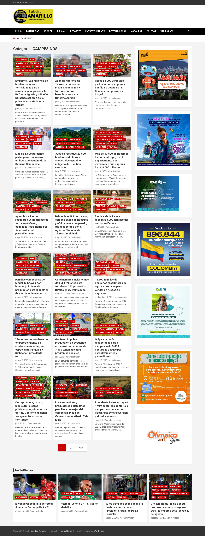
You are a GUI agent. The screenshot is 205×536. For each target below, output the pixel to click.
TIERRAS (19, 74)
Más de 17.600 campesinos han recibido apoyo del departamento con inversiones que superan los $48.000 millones (111, 160)
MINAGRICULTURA (24, 67)
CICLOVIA (165, 490)
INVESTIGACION (23, 206)
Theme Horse (65, 531)
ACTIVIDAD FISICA (159, 486)
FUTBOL (44, 497)
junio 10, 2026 (101, 98)
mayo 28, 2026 (21, 237)
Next (81, 448)
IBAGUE (117, 70)
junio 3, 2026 (100, 171)
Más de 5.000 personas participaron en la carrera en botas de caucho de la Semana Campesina (30, 159)
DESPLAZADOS (62, 143)
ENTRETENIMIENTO (95, 31)
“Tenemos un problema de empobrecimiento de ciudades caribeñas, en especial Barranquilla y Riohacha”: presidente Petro (31, 348)
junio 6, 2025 (60, 423)
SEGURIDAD (121, 497)
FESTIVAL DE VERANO (179, 494)
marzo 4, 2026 (21, 297)
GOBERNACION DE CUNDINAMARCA (111, 140)
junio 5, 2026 (60, 171)
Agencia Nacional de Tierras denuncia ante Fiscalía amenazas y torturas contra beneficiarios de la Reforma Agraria (68, 89)
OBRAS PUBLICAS (23, 392)
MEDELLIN (20, 266)
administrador (34, 108)
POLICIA (69, 202)
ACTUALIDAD (32, 31)
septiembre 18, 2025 (104, 297)
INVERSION (100, 143)
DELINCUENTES (135, 494)
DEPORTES (75, 31)
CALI (71, 385)
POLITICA (110, 392)
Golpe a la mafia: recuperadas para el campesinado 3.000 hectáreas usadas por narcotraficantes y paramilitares (108, 348)
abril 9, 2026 (100, 227)
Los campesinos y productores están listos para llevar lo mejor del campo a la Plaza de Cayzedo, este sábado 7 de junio (71, 411)
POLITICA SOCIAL (63, 206)
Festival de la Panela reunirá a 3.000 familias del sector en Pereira (111, 220)
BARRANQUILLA (36, 325)
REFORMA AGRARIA (24, 70)
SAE (28, 210)
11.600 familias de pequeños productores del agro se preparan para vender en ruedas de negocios (111, 286)
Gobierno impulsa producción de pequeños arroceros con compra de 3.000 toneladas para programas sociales (70, 346)
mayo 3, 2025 (101, 420)
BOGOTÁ (48, 31)
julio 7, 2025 (60, 357)
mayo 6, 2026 (61, 237)
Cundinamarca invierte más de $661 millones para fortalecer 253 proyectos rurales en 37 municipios (72, 285)
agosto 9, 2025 (21, 360)
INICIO (18, 31)
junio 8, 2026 (20, 168)
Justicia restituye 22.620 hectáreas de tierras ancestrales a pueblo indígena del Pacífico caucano (70, 160)
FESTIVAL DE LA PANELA (106, 206)
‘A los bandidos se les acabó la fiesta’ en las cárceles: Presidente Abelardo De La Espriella (124, 509)
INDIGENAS (75, 143)
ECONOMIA (34, 63)
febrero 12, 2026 (62, 293)
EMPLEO (59, 329)
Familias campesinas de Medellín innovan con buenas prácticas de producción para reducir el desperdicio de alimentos (31, 286)
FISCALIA (71, 70)
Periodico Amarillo (38, 531)
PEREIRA (122, 206)
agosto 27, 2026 (22, 511)
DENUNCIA (60, 70)
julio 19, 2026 (21, 108)
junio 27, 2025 (101, 360)
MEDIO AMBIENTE (34, 266)
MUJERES (162, 497)
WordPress (99, 531)
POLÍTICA (151, 31)
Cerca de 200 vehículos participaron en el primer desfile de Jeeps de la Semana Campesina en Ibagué (110, 87)
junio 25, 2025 (21, 423)
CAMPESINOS (22, 63)
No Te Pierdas (24, 470)
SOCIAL (38, 70)
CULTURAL (100, 67)
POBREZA (20, 333)
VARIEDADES (167, 31)
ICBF (67, 329)
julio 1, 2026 (60, 102)
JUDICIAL (61, 31)
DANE (32, 329)
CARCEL (123, 494)
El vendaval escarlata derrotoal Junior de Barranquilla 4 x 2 (34, 505)
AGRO (32, 60)
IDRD (153, 497)
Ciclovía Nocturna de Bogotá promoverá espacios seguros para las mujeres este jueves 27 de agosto (170, 509)
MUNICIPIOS (101, 147)
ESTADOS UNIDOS (23, 385)
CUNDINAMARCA (103, 136)
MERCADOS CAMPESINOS (27, 269)
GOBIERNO (37, 385)
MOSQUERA (136, 31)
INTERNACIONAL (117, 31)
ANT (31, 202)
